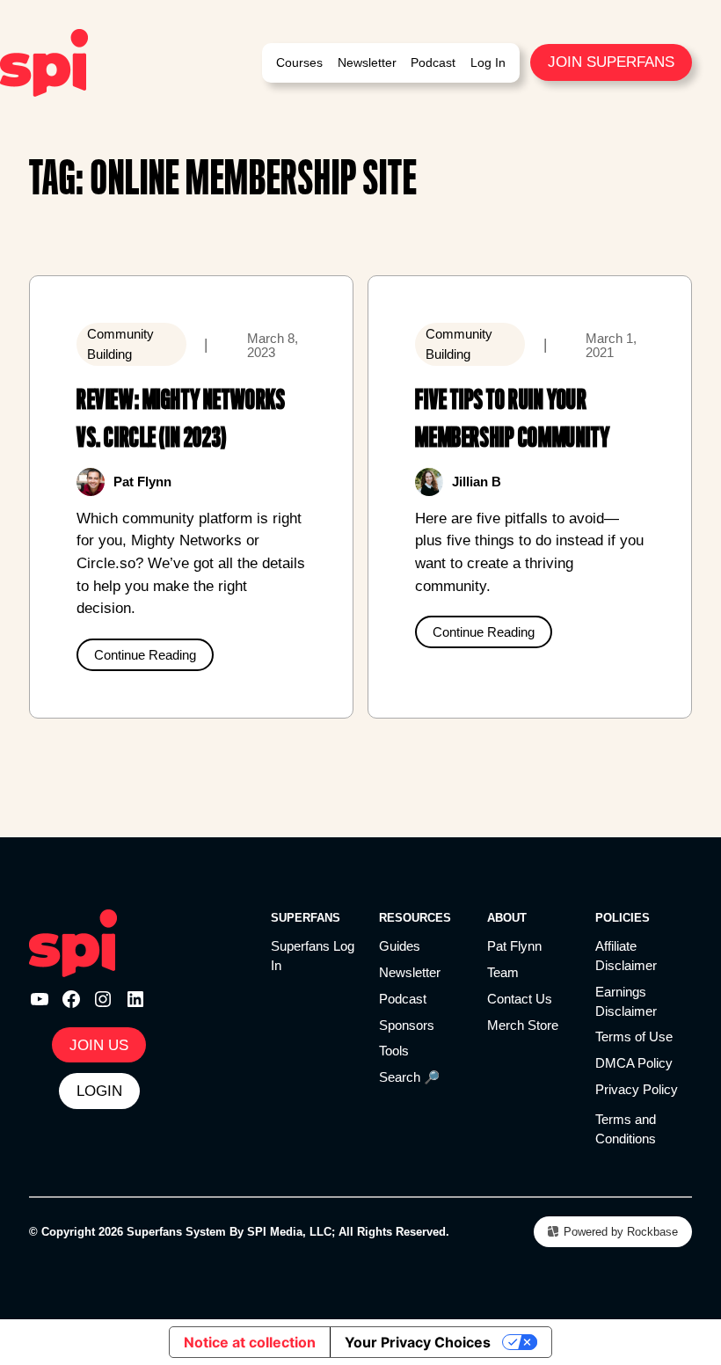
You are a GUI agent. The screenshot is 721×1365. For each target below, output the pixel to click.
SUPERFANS (305, 917)
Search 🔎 (409, 1077)
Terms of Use (634, 1037)
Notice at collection (250, 1342)
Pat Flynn (514, 946)
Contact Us (519, 999)
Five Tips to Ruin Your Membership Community (512, 418)
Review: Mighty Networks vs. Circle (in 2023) (180, 418)
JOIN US (98, 1045)
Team (503, 973)
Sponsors (406, 1025)
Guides (399, 946)
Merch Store (522, 1025)
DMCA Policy (634, 1063)
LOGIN (99, 1090)
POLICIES (622, 917)
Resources (415, 917)
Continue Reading (145, 654)
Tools (394, 1051)
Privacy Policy (636, 1090)
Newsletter (410, 973)
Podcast (402, 999)
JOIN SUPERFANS (611, 61)
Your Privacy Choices (418, 1342)
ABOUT (507, 917)
